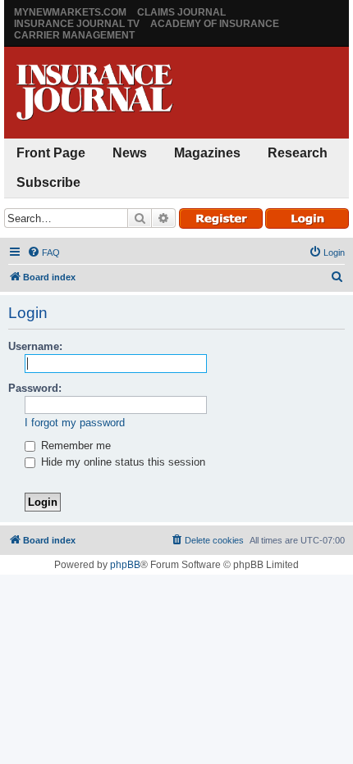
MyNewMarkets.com (70, 12)
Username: (35, 346)
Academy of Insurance (214, 24)
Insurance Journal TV (77, 24)
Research (298, 153)
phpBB (125, 565)
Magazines (207, 153)
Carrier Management (74, 35)
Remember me (74, 445)
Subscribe (48, 182)
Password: (35, 388)
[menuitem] (43, 252)
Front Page (50, 153)
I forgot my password (75, 422)
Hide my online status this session (121, 462)
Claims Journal (181, 12)
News (129, 153)
